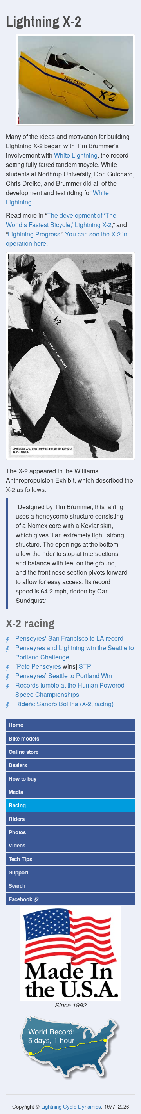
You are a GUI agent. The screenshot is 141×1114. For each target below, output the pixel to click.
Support (18, 872)
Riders (17, 819)
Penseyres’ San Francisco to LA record (69, 638)
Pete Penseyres (39, 666)
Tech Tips (20, 859)
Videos (17, 845)
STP (85, 666)
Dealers (18, 765)
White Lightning (76, 155)
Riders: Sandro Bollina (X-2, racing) (64, 703)
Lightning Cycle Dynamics (71, 1106)
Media (16, 792)
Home (16, 724)
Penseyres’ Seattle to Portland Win (63, 675)
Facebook (21, 899)
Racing (17, 805)
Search (17, 885)
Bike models (24, 738)
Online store (23, 751)
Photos (17, 832)
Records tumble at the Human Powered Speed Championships (70, 689)
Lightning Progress (34, 233)
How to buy (22, 778)
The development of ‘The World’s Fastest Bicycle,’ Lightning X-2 (61, 220)
